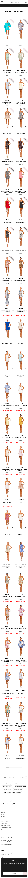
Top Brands (21, 777)
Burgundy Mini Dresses (7, 786)
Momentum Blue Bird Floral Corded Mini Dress (21, 132)
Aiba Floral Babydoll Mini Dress (7, 726)
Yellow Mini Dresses (17, 803)
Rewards (3, 812)
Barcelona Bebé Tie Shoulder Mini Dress (20, 597)
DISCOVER (14, 6)
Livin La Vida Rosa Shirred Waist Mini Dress (7, 661)
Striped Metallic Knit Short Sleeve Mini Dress (20, 311)
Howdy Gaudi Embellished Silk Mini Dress (7, 629)
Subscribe (14, 873)
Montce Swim (7, 531)
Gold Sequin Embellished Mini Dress (20, 281)
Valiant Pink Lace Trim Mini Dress (21, 502)
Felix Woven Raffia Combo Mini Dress (21, 533)
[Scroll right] (26, 777)
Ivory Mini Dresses (17, 792)
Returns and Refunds (6, 827)
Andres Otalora (21, 70)
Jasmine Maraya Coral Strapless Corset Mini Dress (7, 281)
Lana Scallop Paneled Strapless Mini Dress (21, 222)
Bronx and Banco (7, 278)
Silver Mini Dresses (16, 800)
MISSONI (21, 278)
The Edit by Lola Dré (5, 816)
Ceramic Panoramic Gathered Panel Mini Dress (21, 661)
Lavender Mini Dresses (7, 795)
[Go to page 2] (20, 765)
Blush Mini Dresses (16, 783)
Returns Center (4, 834)
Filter (7, 16)
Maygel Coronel (7, 70)
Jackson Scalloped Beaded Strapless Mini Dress (7, 222)
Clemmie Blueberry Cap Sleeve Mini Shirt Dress (7, 343)
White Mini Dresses (6, 803)
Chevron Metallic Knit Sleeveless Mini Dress (7, 597)
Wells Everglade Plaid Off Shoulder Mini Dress (7, 192)
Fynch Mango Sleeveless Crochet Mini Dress (20, 438)
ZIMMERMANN (7, 130)
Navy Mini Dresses (6, 798)
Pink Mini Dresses (16, 798)
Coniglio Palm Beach (7, 41)
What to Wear (12, 777)
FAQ (2, 829)
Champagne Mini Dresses (20, 786)
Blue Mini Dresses (6, 783)
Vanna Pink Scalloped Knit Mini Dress (21, 470)
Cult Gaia (20, 189)
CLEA (21, 531)
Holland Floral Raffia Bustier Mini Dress (7, 502)
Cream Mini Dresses (7, 789)
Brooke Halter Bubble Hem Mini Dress (21, 406)
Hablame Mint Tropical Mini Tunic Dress (21, 73)
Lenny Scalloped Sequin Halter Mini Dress (7, 251)
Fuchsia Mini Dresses (18, 789)
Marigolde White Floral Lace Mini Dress (7, 374)
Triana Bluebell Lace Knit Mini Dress (7, 103)
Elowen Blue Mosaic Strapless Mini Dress (20, 758)
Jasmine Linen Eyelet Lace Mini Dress (7, 470)
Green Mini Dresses (7, 792)
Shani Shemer (21, 755)
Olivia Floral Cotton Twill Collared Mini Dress (21, 565)
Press (2, 819)
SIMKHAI (7, 100)
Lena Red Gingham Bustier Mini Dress (7, 533)
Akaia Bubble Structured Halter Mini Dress (20, 192)
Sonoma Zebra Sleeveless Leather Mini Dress (7, 162)
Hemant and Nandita (21, 690)
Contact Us (3, 832)
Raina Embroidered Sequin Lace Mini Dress (21, 374)
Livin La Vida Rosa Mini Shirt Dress (20, 629)
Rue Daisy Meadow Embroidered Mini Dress (7, 565)
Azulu (7, 219)
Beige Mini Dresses (6, 781)
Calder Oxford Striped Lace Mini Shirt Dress (7, 406)
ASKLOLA (25, 874)
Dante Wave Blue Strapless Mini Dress (7, 758)
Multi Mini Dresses (18, 795)
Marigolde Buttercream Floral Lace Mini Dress (7, 438)
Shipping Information (6, 825)
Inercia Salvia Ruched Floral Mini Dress (7, 73)
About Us (3, 814)
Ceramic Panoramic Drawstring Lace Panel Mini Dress (7, 693)
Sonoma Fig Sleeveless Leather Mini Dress (21, 162)
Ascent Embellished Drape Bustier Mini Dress (7, 132)
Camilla (21, 594)
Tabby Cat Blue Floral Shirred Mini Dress (21, 43)
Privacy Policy (4, 823)
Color (4, 777)
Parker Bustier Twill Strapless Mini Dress (20, 103)
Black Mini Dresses (17, 781)
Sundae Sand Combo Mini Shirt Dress (20, 343)
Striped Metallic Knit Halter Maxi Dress (7, 311)
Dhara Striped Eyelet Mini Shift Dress (21, 693)
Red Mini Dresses (6, 800)
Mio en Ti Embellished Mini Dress (20, 251)
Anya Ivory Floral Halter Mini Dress (21, 726)
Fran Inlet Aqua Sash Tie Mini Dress (7, 43)
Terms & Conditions (5, 821)
